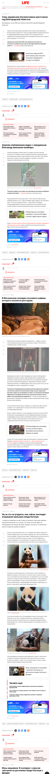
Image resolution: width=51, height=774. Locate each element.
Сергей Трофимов (11, 718)
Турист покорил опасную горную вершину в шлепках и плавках (25, 134)
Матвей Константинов (12, 246)
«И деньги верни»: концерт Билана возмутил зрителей (9, 759)
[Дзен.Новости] (15, 106)
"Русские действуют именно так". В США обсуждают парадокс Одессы (39, 135)
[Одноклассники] (28, 106)
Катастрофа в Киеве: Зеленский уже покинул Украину (9, 128)
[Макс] (18, 106)
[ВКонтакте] (25, 106)
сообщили (16, 45)
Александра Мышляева (12, 464)
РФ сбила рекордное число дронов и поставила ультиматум (10, 134)
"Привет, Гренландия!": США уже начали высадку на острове (25, 128)
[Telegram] (22, 106)
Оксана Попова (11, 93)
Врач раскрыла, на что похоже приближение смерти (40, 128)
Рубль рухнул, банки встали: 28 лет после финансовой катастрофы (25, 499)
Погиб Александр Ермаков (7, 504)
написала (23, 193)
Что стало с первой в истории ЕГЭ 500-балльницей (24, 281)
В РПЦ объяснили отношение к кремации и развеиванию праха (9, 281)
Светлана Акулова (37, 187)
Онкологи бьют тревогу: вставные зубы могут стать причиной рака (25, 287)
